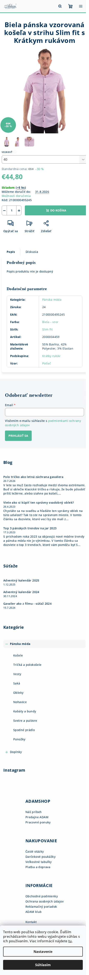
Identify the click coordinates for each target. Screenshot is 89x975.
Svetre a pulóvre (25, 721)
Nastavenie (43, 951)
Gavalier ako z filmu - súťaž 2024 (27, 603)
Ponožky (19, 739)
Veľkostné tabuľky (38, 862)
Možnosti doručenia (16, 196)
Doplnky (16, 752)
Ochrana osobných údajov (44, 901)
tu (70, 941)
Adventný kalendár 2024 (21, 592)
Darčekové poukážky (40, 857)
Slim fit (47, 329)
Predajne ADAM (36, 817)
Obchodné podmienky (41, 896)
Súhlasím (43, 965)
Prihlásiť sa (18, 436)
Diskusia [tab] (32, 252)
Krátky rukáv (51, 356)
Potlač (46, 363)
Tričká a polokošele (27, 665)
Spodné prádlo (24, 730)
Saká (16, 683)
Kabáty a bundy (24, 711)
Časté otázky (34, 851)
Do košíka (58, 210)
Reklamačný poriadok (41, 907)
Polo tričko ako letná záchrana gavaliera (33, 476)
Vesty (17, 674)
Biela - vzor (50, 322)
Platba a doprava (37, 867)
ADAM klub (33, 912)
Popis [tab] (11, 252)
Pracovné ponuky (38, 822)
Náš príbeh (33, 812)
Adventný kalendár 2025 (21, 580)
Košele (18, 655)
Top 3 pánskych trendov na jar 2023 (30, 528)
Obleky (18, 693)
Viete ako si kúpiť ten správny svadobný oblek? (38, 502)
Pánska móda (51, 300)
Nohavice (20, 702)
